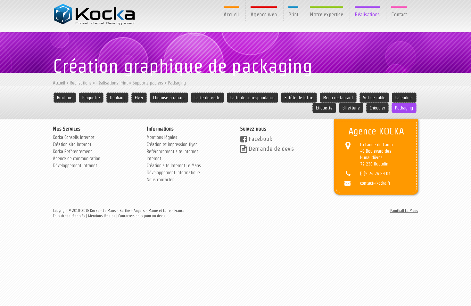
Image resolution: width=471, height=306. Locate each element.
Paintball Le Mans (404, 210)
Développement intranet (75, 165)
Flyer (139, 97)
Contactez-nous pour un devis (141, 216)
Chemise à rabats (169, 97)
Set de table (374, 97)
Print (293, 14)
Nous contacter (160, 179)
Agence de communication (76, 158)
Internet (154, 158)
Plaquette (91, 97)
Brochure (64, 97)
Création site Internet (72, 144)
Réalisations (367, 14)
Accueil (231, 14)
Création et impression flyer (172, 144)
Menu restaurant (338, 97)
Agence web (264, 14)
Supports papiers (148, 82)
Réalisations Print (112, 82)
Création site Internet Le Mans (174, 165)
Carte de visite (207, 97)
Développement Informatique (173, 172)
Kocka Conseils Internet (74, 137)
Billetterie (351, 107)
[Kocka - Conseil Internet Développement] (95, 14)
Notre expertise (326, 14)
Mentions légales (162, 137)
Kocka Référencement (72, 151)
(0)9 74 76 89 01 (375, 173)
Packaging (177, 82)
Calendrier (404, 97)
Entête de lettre (299, 97)
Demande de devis (270, 149)
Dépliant (117, 97)
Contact (399, 14)
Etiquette (324, 107)
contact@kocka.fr (375, 183)
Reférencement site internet (172, 151)
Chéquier (377, 107)
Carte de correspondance (252, 97)
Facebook (259, 139)
